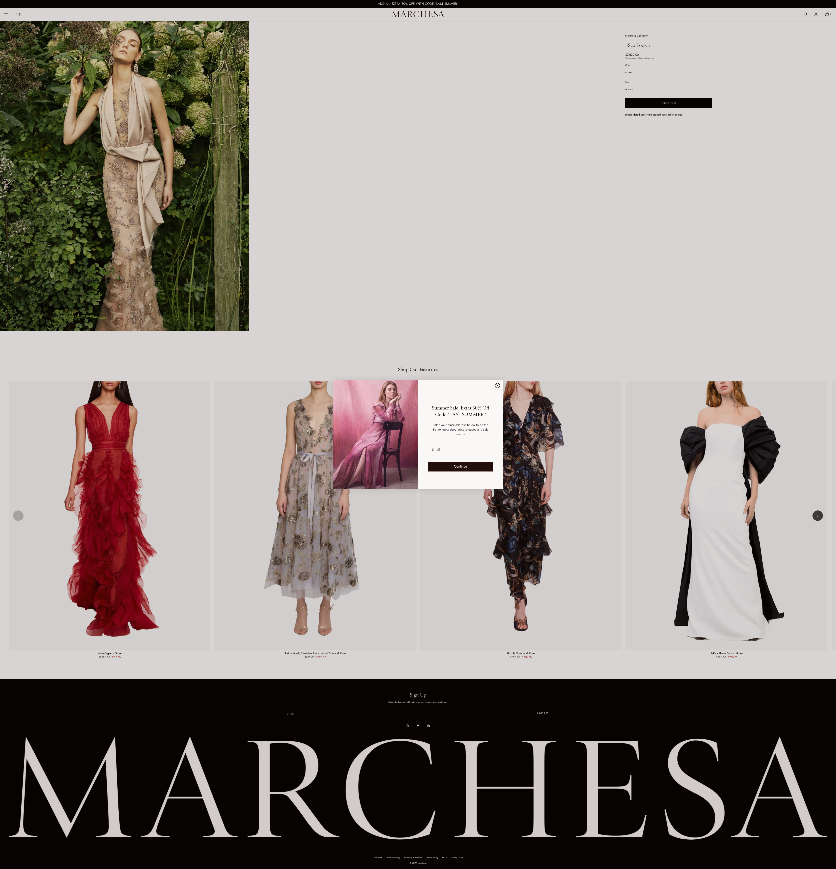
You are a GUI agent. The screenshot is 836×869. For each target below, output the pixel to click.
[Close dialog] (497, 385)
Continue (460, 466)
